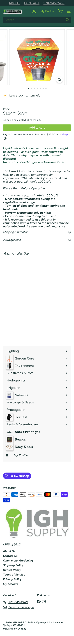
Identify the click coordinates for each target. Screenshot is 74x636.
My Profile (47, 11)
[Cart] (60, 11)
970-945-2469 (53, 3)
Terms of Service (14, 574)
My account (10, 584)
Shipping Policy (13, 565)
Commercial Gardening (18, 560)
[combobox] (37, 20)
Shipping (8, 119)
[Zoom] (59, 79)
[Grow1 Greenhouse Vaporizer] (25, 286)
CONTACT (32, 3)
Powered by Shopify (14, 628)
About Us (9, 551)
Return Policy (12, 570)
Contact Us (10, 556)
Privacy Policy (12, 579)
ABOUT (14, 3)
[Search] (67, 20)
